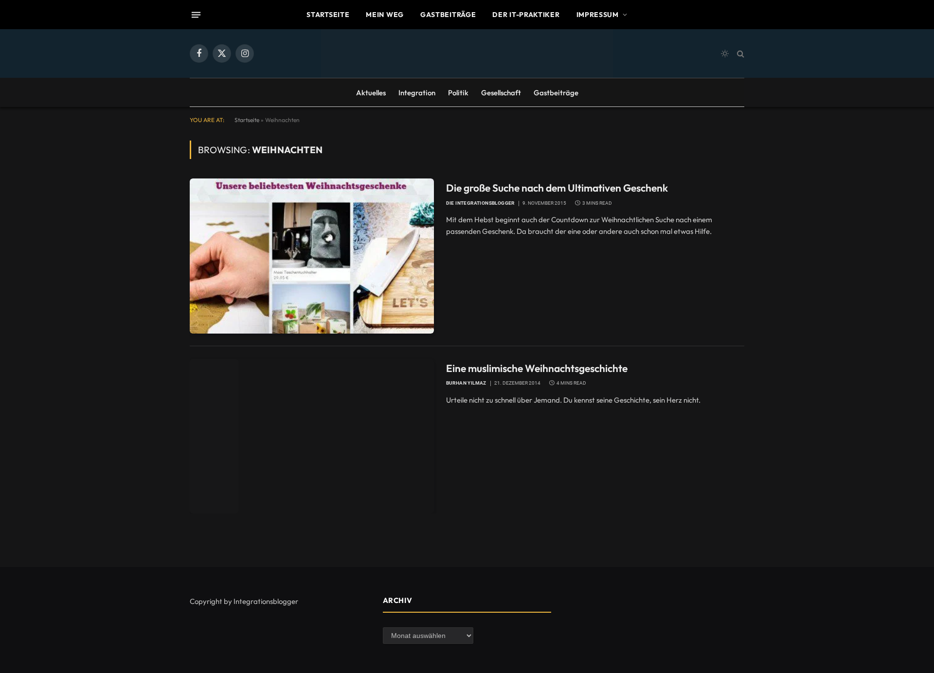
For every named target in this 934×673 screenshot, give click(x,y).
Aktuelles (371, 92)
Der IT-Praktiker (525, 14)
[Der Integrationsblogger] (467, 53)
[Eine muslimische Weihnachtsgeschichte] (312, 436)
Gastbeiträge (448, 14)
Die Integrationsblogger (480, 203)
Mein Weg (385, 14)
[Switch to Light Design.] (725, 53)
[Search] (739, 54)
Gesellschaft (501, 92)
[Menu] (196, 14)
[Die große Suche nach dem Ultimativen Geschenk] (312, 255)
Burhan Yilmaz (466, 383)
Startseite (327, 14)
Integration (416, 92)
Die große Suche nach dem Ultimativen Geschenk (557, 187)
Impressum (597, 14)
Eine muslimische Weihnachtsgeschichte (537, 368)
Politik (458, 92)
